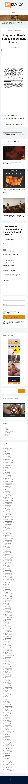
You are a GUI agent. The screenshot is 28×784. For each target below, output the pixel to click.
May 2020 (7, 567)
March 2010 (8, 740)
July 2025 (7, 469)
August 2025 (8, 467)
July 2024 (7, 487)
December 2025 (9, 461)
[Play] (5, 416)
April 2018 (7, 589)
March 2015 (8, 646)
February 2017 (8, 609)
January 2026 (8, 459)
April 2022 (7, 530)
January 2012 (8, 706)
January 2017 (8, 611)
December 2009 (9, 745)
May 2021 (7, 548)
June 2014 (7, 660)
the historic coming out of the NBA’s (13, 80)
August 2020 (8, 562)
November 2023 (9, 500)
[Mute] (20, 416)
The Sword (7, 436)
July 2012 (7, 696)
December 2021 (9, 536)
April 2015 (7, 644)
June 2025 (7, 470)
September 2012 (9, 693)
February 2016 (8, 628)
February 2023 (8, 514)
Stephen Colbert (20, 124)
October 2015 (8, 635)
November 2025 (9, 462)
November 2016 (9, 614)
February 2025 (8, 476)
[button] (14, 410)
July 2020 (7, 563)
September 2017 (9, 598)
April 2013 (7, 682)
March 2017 (8, 608)
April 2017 (7, 606)
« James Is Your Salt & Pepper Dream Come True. (12, 133)
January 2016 (8, 630)
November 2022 (9, 519)
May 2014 (7, 661)
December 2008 (9, 764)
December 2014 (9, 650)
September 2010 (9, 731)
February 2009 (9, 761)
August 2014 (8, 657)
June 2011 (7, 717)
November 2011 (9, 709)
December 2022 (9, 518)
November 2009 (9, 747)
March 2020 (8, 570)
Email (5, 299)
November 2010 (9, 728)
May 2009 (7, 756)
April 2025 (7, 473)
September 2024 (9, 484)
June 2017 (7, 603)
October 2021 (8, 540)
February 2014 (8, 666)
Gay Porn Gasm (9, 431)
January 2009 (8, 763)
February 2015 (8, 647)
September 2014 (9, 655)
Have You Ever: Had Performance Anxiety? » (14, 135)
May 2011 (7, 718)
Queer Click (8, 432)
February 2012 (8, 704)
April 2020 (7, 568)
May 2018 (7, 587)
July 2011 (7, 715)
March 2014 (8, 665)
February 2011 (8, 723)
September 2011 (9, 712)
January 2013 (8, 687)
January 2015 (8, 649)
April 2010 (7, 739)
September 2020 (9, 560)
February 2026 (8, 457)
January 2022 (8, 535)
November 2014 (9, 652)
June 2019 (7, 584)
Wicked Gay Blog (9, 437)
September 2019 (9, 579)
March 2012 (8, 703)
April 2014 (7, 663)
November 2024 (9, 481)
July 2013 (7, 677)
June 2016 (7, 622)
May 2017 (7, 604)
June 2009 (7, 755)
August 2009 (8, 752)
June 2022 (7, 527)
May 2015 (7, 642)
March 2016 (8, 627)
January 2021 (8, 554)
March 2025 (8, 475)
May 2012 (7, 699)
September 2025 (9, 465)
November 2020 (9, 557)
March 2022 (8, 532)
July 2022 (7, 525)
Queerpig (7, 434)
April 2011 (7, 720)
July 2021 (7, 544)
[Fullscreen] (22, 416)
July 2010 (7, 734)
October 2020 (8, 559)
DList (6, 428)
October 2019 (8, 578)
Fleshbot (7, 429)
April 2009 (7, 758)
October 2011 (8, 710)
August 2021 (8, 543)
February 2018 (8, 592)
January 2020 (8, 573)
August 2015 (8, 638)
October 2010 (8, 729)
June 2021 (7, 546)
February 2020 (8, 571)
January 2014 (8, 668)
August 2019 (8, 581)
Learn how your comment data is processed (12, 323)
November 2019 (9, 576)
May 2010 (7, 737)
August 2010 (8, 733)
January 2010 (8, 744)
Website (5, 304)
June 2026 (7, 451)
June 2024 (7, 489)
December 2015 (9, 631)
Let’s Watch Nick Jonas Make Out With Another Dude (13, 162)
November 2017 (9, 595)
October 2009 (8, 748)
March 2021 (8, 551)
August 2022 (8, 524)
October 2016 (8, 616)
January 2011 (8, 725)
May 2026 (7, 453)
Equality (13, 47)
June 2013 (7, 679)
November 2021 (9, 538)
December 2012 (9, 688)
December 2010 (9, 726)
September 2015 (9, 636)
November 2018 (9, 586)
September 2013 (9, 674)
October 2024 (8, 483)
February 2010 (8, 742)
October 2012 (8, 691)
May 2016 (7, 623)
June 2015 (7, 641)
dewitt (10, 30)
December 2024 (9, 480)
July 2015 (7, 639)
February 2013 (8, 685)
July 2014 (7, 658)
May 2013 (7, 680)
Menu (14, 12)
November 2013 (9, 671)
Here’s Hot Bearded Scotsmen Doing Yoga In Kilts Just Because (13, 215)
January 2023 (8, 516)
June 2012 (7, 698)
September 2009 (9, 750)
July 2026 (7, 450)
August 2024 (8, 486)
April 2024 (7, 492)
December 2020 (9, 555)
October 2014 (8, 654)
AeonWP (25, 781)
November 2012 (9, 690)
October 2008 (8, 767)
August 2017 (8, 600)
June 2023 (7, 508)
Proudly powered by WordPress (7, 781)
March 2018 (8, 590)
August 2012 (8, 695)
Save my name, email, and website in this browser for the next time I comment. (13, 312)
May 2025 (7, 472)
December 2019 (9, 574)
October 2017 (8, 597)
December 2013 (9, 669)
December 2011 (9, 707)
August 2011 (8, 714)
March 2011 (8, 721)
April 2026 (7, 454)
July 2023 (7, 506)
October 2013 (8, 672)
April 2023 (7, 511)
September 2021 (9, 541)
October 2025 (8, 464)
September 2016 (9, 617)
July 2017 (7, 601)
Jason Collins (11, 124)
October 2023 (8, 502)
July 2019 (7, 582)
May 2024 (7, 491)
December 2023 (9, 499)
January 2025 (8, 478)
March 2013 (8, 684)
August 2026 (8, 448)
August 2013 (8, 676)
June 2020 (7, 565)
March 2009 (8, 759)
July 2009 (7, 753)
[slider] (12, 415)
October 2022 (8, 521)
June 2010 (7, 736)
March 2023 (8, 513)
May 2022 (7, 529)
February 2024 (8, 495)
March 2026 (8, 456)
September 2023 (9, 503)
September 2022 (9, 522)
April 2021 (7, 549)
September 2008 (9, 769)
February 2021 (8, 552)
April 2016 (7, 625)
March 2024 (8, 494)
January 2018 (8, 593)
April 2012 (7, 701)
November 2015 (9, 633)
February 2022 (8, 533)
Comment (6, 280)
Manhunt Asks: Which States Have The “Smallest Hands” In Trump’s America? (14, 191)
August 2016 (8, 619)
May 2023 (7, 510)
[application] (14, 410)
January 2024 (8, 497)
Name (5, 295)
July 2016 (7, 620)
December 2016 (9, 612)
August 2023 (8, 505)
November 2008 (9, 766)
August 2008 (8, 771)
